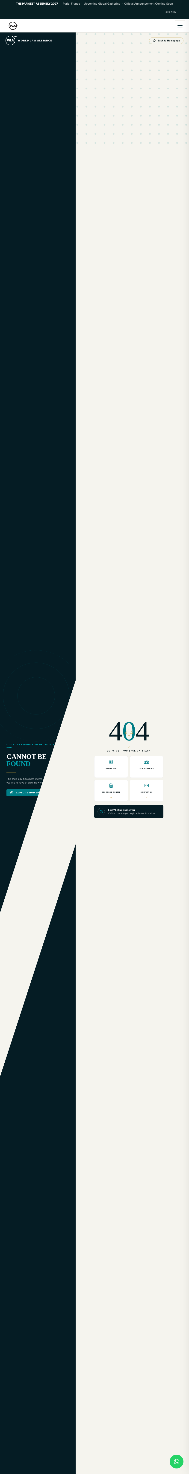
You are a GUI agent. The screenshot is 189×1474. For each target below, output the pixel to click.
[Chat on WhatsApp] (176, 1461)
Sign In (171, 12)
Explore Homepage (30, 792)
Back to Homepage (169, 40)
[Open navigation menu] (180, 25)
